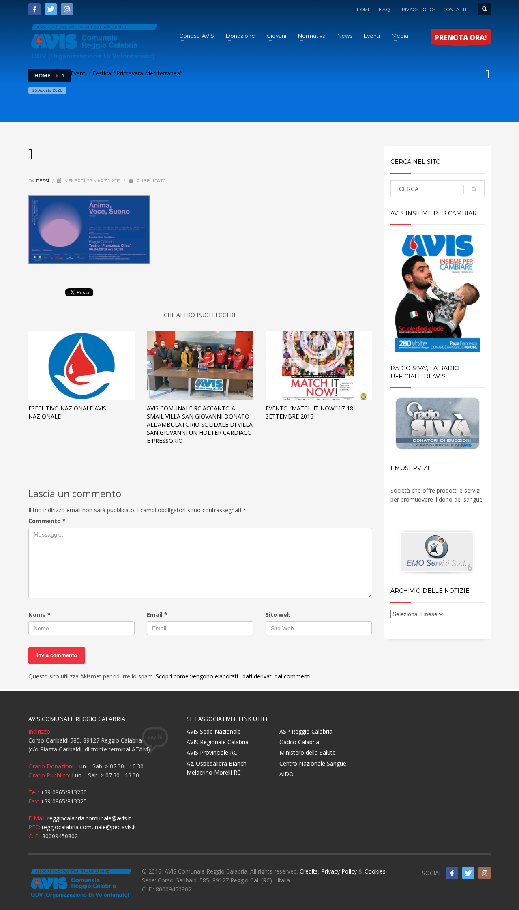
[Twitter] (51, 9)
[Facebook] (34, 9)
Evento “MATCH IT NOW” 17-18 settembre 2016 (309, 412)
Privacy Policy (339, 871)
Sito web (278, 614)
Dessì (43, 181)
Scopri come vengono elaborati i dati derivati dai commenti (233, 676)
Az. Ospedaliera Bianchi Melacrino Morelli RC (217, 768)
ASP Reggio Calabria (305, 731)
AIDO (286, 774)
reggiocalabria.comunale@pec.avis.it (89, 827)
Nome (39, 614)
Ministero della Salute (307, 752)
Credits (309, 871)
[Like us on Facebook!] (452, 873)
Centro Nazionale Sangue (312, 763)
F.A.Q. (384, 9)
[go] (474, 189)
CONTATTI (455, 9)
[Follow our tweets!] (468, 873)
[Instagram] (67, 9)
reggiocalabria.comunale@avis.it (89, 818)
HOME (364, 9)
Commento (47, 521)
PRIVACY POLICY (417, 9)
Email (157, 614)
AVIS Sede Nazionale (214, 731)
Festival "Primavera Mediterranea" (137, 73)
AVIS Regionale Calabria (218, 742)
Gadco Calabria (299, 742)
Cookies (375, 871)
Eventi (78, 73)
